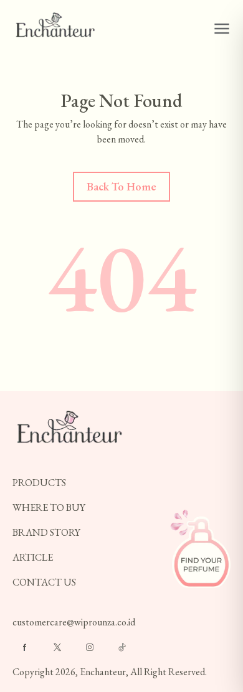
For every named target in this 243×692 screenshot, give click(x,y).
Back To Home (121, 186)
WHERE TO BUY (48, 507)
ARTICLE (32, 557)
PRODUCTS (39, 482)
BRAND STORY (46, 532)
